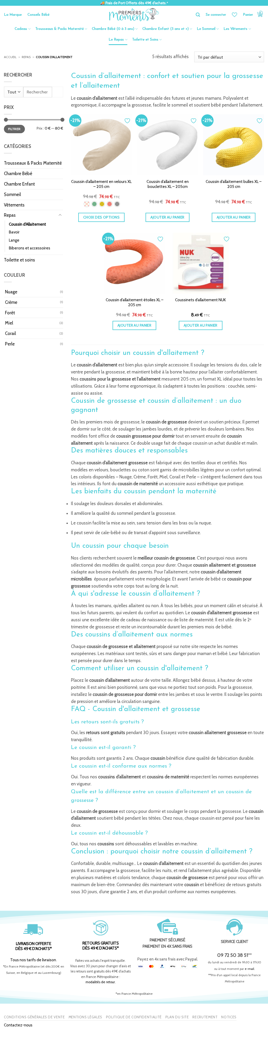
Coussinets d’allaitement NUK (200, 299)
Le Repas (116, 39)
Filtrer (14, 129)
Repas (26, 57)
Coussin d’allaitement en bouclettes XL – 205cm (168, 184)
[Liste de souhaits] (234, 14)
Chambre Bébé (18, 173)
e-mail (249, 969)
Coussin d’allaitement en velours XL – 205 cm (101, 184)
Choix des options (101, 217)
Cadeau (21, 29)
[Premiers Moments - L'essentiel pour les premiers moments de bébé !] (134, 14)
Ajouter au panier (167, 217)
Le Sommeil (206, 29)
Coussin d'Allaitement (27, 224)
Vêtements (14, 205)
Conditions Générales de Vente (34, 1017)
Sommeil (12, 194)
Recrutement (204, 1017)
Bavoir (14, 232)
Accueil (10, 57)
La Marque (13, 14)
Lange (14, 240)
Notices (229, 1017)
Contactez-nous (18, 1024)
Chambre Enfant (19, 184)
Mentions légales (85, 1017)
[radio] (87, 204)
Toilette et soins (19, 259)
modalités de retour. (101, 982)
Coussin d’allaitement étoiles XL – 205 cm (134, 302)
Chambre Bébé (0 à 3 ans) (113, 29)
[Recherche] (198, 15)
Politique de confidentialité (134, 1017)
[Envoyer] (57, 92)
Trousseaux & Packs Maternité (59, 29)
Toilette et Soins (145, 39)
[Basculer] (60, 215)
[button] (253, 14)
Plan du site (177, 1017)
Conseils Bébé (38, 14)
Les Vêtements (235, 29)
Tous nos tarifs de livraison (33, 959)
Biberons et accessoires (29, 247)
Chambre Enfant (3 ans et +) (165, 29)
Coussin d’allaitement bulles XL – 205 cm (233, 184)
